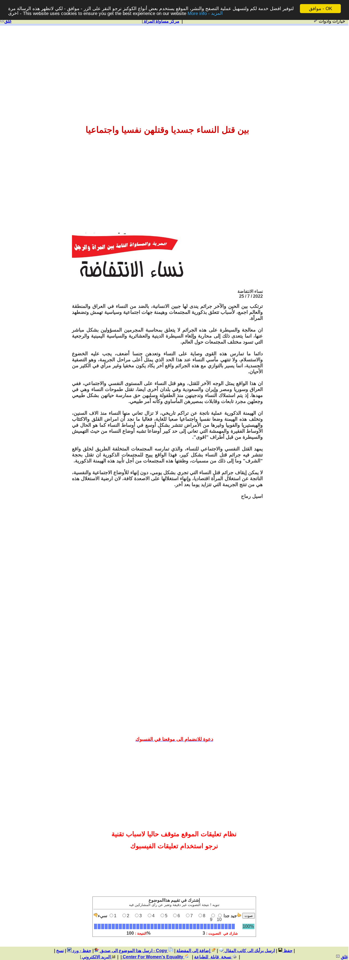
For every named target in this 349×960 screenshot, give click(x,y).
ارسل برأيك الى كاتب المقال (249, 950)
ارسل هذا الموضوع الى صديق (125, 950)
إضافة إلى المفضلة (193, 950)
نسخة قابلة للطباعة (213, 957)
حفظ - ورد (81, 950)
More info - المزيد (205, 13)
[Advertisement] (174, 69)
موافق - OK (320, 8)
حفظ (287, 950)
